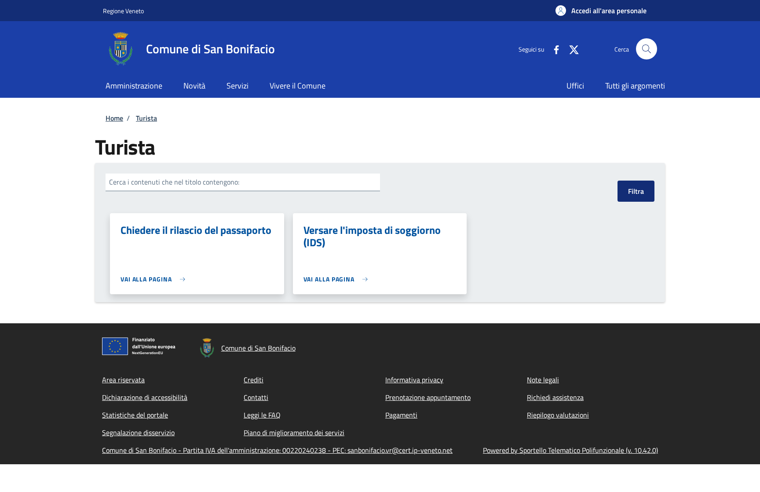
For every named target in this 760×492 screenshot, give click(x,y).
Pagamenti (401, 415)
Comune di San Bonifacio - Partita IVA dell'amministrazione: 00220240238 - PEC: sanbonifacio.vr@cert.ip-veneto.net (277, 450)
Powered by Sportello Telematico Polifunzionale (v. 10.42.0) (570, 450)
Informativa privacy (414, 379)
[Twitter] (570, 49)
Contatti (256, 397)
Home (114, 118)
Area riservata (123, 379)
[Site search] (646, 48)
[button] (601, 10)
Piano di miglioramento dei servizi (294, 432)
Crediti (253, 379)
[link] (155, 279)
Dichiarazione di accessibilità (144, 397)
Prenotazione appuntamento (428, 397)
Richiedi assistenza (555, 397)
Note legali (543, 379)
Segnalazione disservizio (138, 432)
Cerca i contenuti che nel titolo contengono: (174, 182)
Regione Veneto (123, 10)
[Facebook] (553, 49)
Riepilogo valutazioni (558, 415)
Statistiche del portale (135, 415)
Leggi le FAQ (262, 415)
